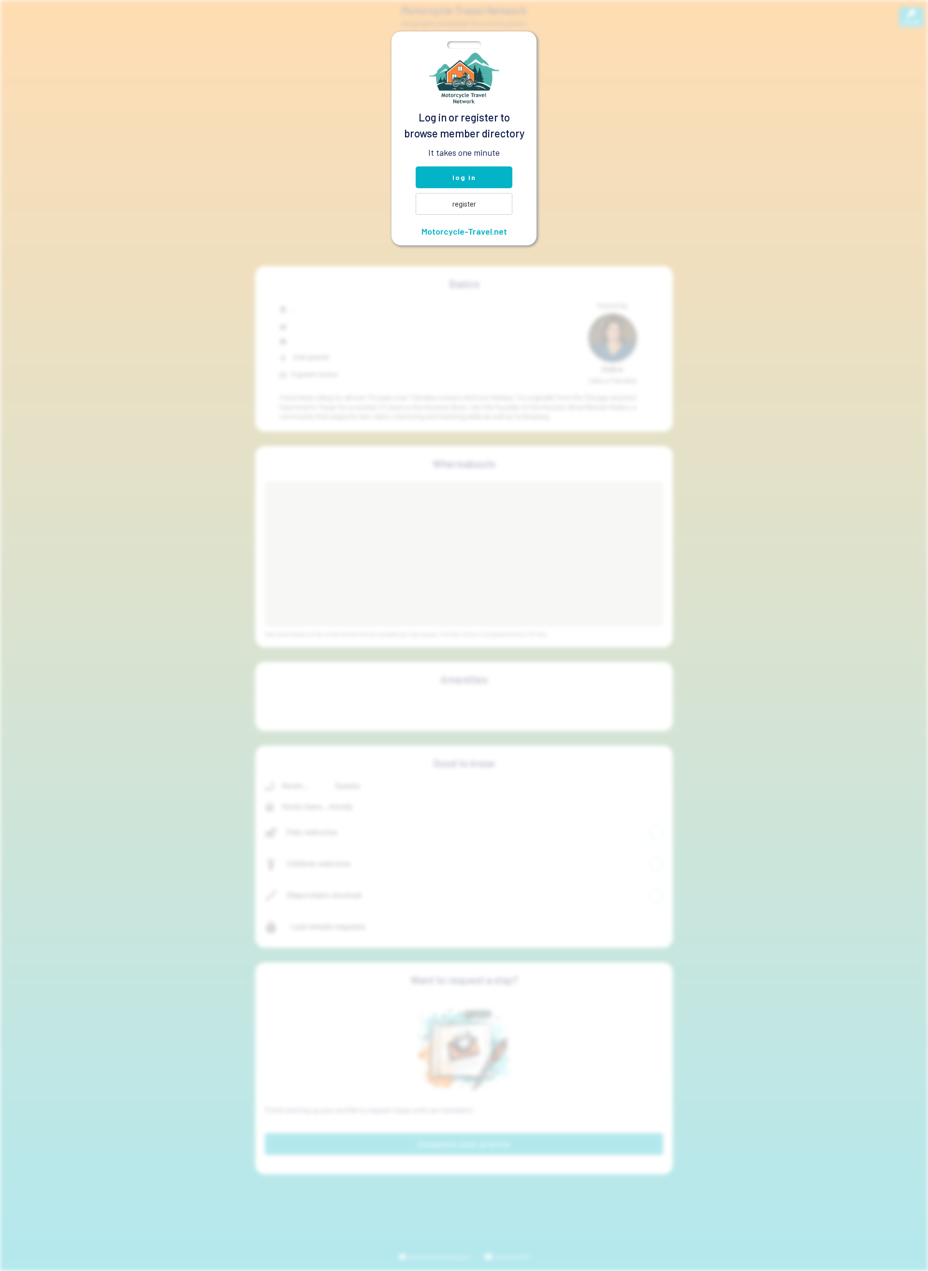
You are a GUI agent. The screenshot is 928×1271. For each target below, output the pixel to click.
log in (464, 177)
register (464, 204)
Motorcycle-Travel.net (464, 231)
